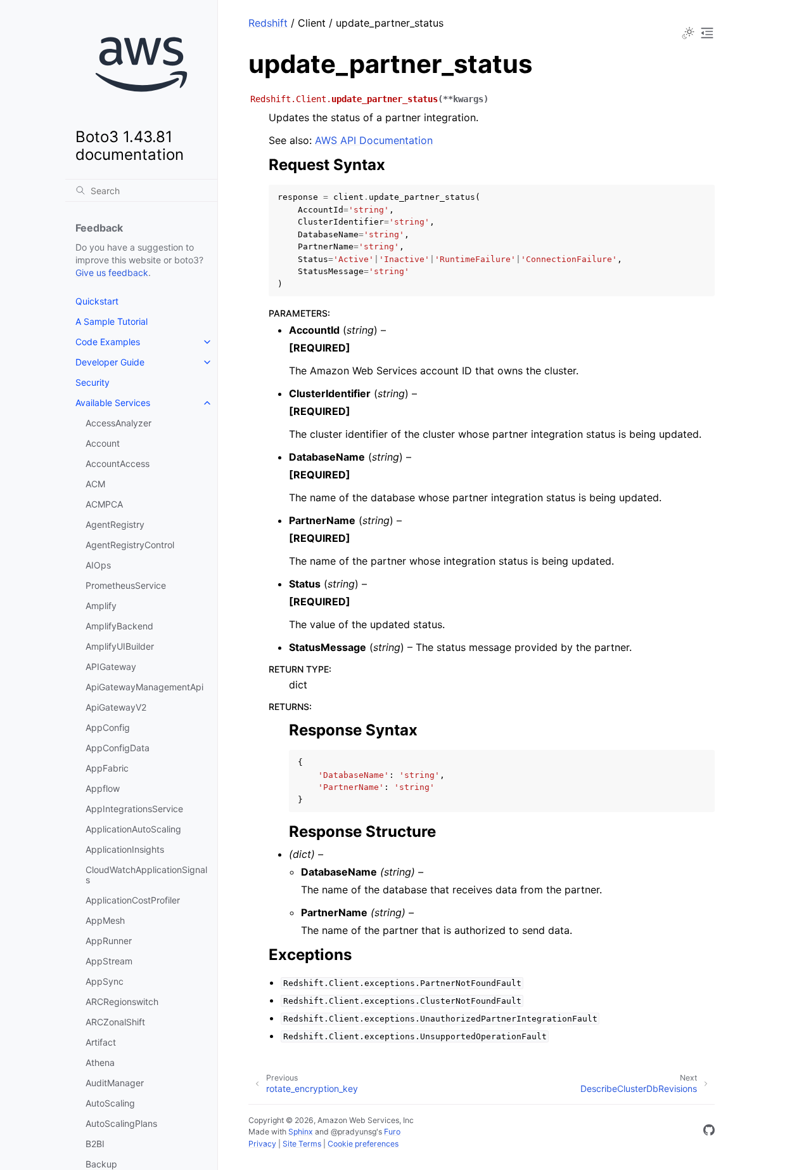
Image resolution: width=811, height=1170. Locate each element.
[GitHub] (709, 1132)
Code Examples (107, 341)
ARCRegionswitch (122, 1001)
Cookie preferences (363, 1143)
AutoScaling (110, 1103)
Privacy (262, 1143)
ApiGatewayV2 (116, 707)
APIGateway (111, 666)
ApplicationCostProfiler (133, 900)
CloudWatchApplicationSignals (146, 874)
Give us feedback (111, 272)
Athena (100, 1062)
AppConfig (108, 727)
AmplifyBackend (119, 626)
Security (92, 382)
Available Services (112, 402)
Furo (392, 1131)
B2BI (95, 1143)
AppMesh (105, 920)
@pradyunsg (353, 1131)
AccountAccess (118, 463)
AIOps (98, 565)
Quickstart (96, 301)
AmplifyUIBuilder (120, 646)
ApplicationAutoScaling (133, 829)
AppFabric (107, 768)
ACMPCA (104, 504)
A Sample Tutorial (111, 321)
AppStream (109, 961)
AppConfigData (118, 747)
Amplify (101, 605)
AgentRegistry (115, 524)
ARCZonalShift (115, 1021)
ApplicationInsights (125, 849)
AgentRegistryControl (130, 544)
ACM (95, 483)
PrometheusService (126, 585)
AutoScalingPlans (121, 1123)
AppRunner (109, 940)
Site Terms (302, 1143)
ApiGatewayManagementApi (144, 686)
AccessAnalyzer (118, 422)
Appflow (103, 788)
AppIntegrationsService (134, 808)
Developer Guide (109, 362)
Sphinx (300, 1131)
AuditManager (115, 1082)
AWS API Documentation (374, 140)
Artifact (101, 1042)
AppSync (105, 981)
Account (103, 443)
